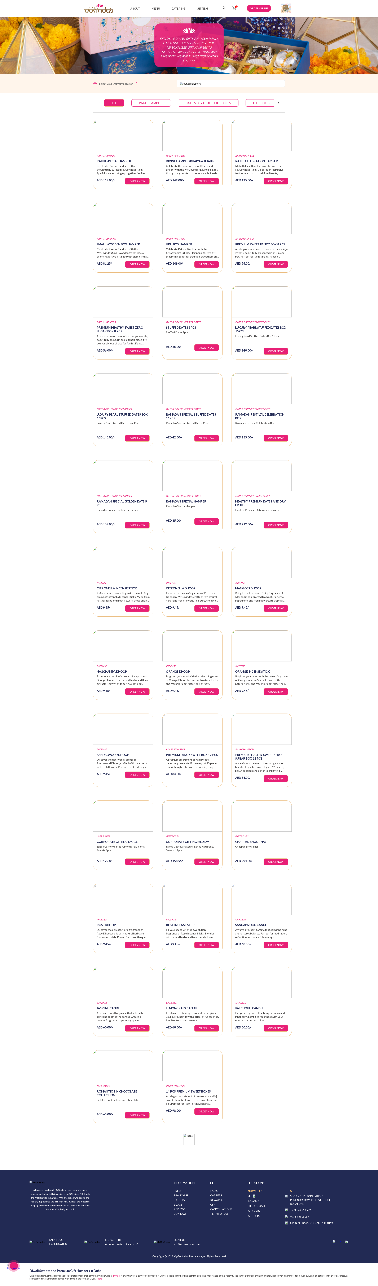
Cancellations (221, 1209)
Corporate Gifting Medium (187, 841)
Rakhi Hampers (151, 103)
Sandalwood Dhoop (113, 754)
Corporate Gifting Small (117, 841)
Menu (155, 8)
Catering (178, 8)
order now (137, 181)
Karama (253, 1200)
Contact (180, 1213)
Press (177, 1190)
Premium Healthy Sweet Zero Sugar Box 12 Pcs (258, 756)
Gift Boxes (261, 103)
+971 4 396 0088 (58, 1244)
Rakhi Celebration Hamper (256, 161)
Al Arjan (254, 1211)
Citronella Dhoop (180, 588)
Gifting (202, 8)
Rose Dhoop (106, 925)
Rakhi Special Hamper (114, 161)
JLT (250, 1195)
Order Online (259, 8)
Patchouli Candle (249, 1008)
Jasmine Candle (109, 1008)
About (135, 8)
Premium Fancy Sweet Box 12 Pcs (192, 754)
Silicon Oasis (257, 1205)
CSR (212, 1204)
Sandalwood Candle (251, 925)
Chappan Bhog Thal (250, 841)
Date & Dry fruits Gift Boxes (208, 103)
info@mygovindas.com (186, 1244)
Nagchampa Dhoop (112, 671)
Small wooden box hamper (118, 244)
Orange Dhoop (178, 671)
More (99, 1278)
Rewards (216, 1200)
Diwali (116, 1275)
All (114, 103)
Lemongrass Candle (182, 1008)
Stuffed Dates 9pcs (181, 327)
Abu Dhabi (255, 1216)
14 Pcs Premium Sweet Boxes (188, 1091)
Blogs (178, 1204)
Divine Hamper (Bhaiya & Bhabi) (190, 161)
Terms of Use (219, 1213)
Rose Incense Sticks (181, 925)
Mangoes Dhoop (248, 588)
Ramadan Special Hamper (186, 501)
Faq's (213, 1190)
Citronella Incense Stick (117, 588)
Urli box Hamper (179, 244)
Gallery (179, 1200)
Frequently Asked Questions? (121, 1244)
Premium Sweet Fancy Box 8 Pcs (260, 244)
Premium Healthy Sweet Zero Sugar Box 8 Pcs (120, 329)
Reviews (179, 1209)
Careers (216, 1195)
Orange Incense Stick (252, 671)
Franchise (181, 1195)
